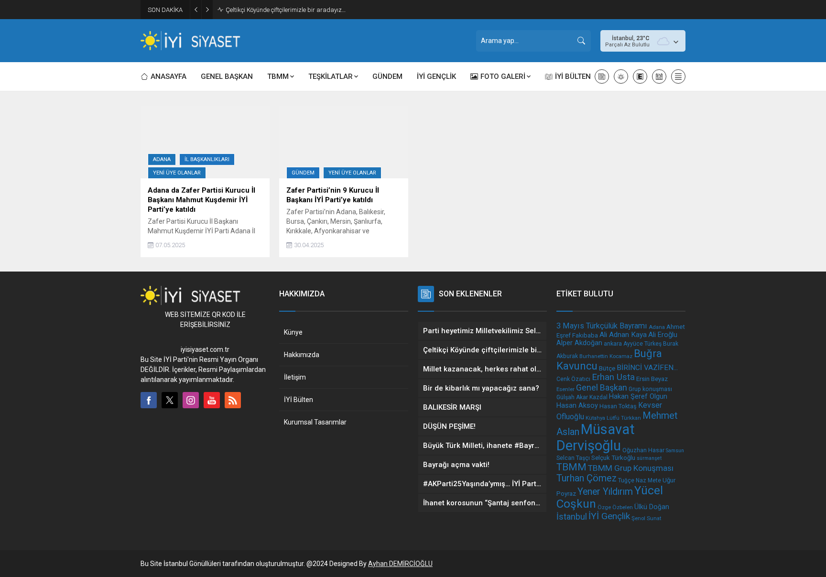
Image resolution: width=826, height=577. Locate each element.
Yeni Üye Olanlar (177, 173)
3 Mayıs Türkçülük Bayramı (601, 325)
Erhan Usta (613, 377)
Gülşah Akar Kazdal (582, 397)
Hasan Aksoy (577, 406)
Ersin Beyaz (652, 378)
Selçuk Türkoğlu (613, 457)
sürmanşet (649, 458)
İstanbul (571, 517)
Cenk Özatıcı (573, 379)
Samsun (675, 450)
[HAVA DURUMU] (621, 76)
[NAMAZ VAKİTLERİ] (659, 76)
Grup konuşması (650, 389)
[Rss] (233, 400)
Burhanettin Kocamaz (605, 356)
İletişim (295, 377)
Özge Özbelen (615, 507)
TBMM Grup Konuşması (631, 468)
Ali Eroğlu (662, 334)
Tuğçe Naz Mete (639, 480)
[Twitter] (170, 400)
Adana (162, 159)
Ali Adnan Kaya (623, 334)
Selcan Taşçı (573, 458)
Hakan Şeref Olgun (638, 396)
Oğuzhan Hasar (643, 450)
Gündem (303, 173)
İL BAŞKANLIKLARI (207, 159)
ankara (613, 343)
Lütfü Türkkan (624, 417)
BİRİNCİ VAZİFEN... (647, 367)
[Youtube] (212, 400)
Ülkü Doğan (651, 507)
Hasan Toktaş (618, 406)
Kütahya (595, 417)
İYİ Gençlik (609, 516)
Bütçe (607, 368)
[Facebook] (149, 400)
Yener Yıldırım (605, 491)
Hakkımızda (301, 355)
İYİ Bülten (298, 399)
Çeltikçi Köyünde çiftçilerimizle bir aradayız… (286, 9)
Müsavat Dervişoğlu (595, 437)
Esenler (565, 389)
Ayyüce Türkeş (642, 343)
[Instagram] (191, 400)
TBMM (571, 467)
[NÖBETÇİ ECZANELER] (640, 76)
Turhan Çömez (586, 478)
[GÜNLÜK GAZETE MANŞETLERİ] (602, 76)
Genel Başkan (601, 387)
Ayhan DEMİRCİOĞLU (400, 563)
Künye (293, 332)
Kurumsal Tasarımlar (315, 422)
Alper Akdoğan (579, 343)
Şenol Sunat (646, 518)
